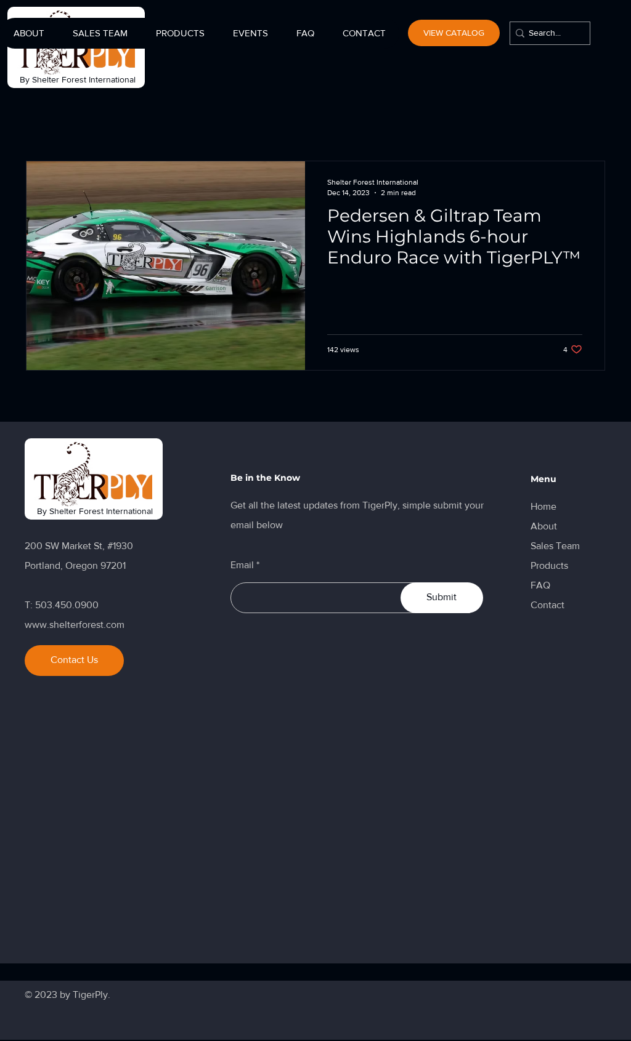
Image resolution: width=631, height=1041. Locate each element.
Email (242, 565)
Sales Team (555, 546)
